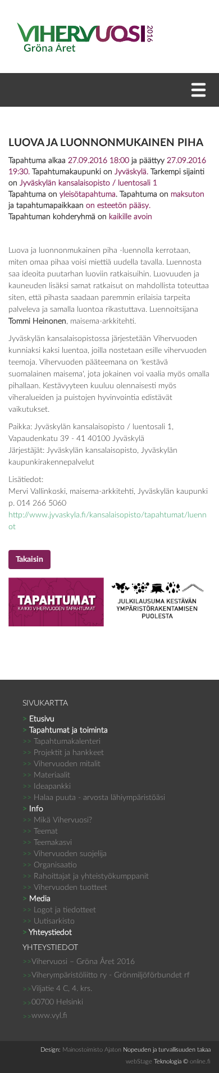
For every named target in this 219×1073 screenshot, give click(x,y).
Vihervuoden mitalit (61, 764)
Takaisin (29, 559)
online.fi (200, 1061)
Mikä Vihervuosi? (57, 820)
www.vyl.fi (49, 1016)
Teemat (40, 831)
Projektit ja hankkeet (63, 753)
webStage (139, 1061)
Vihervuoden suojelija (64, 854)
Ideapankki (46, 786)
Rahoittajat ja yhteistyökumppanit (85, 876)
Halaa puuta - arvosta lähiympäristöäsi (93, 798)
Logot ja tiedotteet (59, 910)
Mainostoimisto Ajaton (91, 1050)
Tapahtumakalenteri (61, 741)
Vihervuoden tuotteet (64, 888)
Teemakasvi (47, 843)
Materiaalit (46, 775)
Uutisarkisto (48, 921)
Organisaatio (49, 865)
